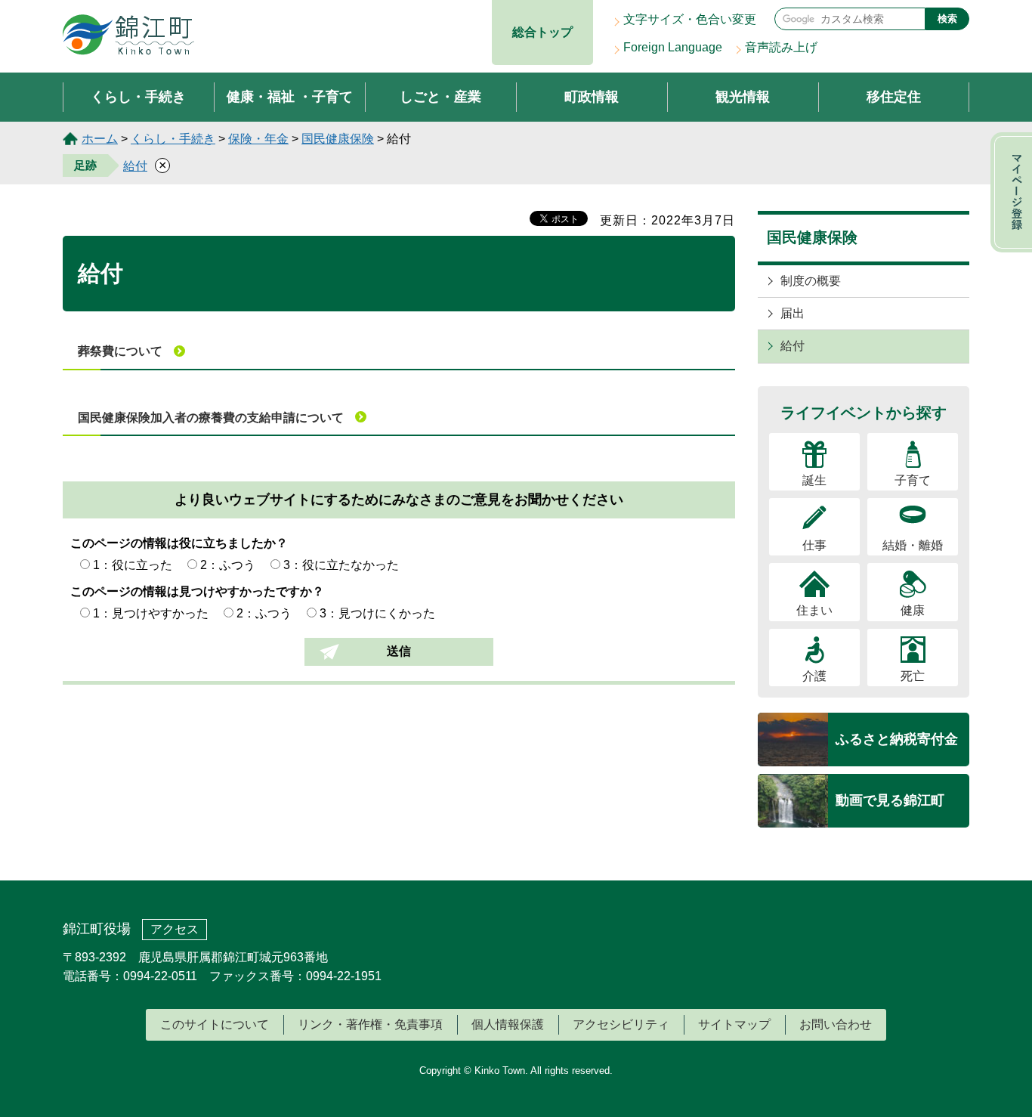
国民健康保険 (337, 138)
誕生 (814, 480)
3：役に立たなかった (341, 564)
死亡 (913, 676)
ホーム (100, 138)
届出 (792, 313)
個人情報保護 (507, 1024)
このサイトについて (214, 1024)
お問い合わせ (835, 1024)
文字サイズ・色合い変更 (689, 19)
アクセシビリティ (621, 1024)
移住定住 (894, 96)
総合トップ (542, 32)
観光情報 (742, 96)
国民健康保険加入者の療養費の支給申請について (211, 417)
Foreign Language (672, 47)
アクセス (174, 929)
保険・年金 (258, 138)
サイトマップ (734, 1024)
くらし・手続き (138, 96)
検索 (947, 18)
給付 (135, 165)
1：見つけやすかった (151, 613)
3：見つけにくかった (377, 613)
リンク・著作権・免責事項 (370, 1024)
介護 (814, 676)
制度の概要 (810, 280)
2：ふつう (227, 564)
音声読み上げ (781, 47)
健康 (913, 610)
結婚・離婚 (912, 545)
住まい (814, 610)
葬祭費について (120, 351)
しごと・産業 (440, 96)
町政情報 (591, 96)
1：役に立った (132, 564)
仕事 (814, 545)
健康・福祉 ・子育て (290, 96)
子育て (913, 480)
